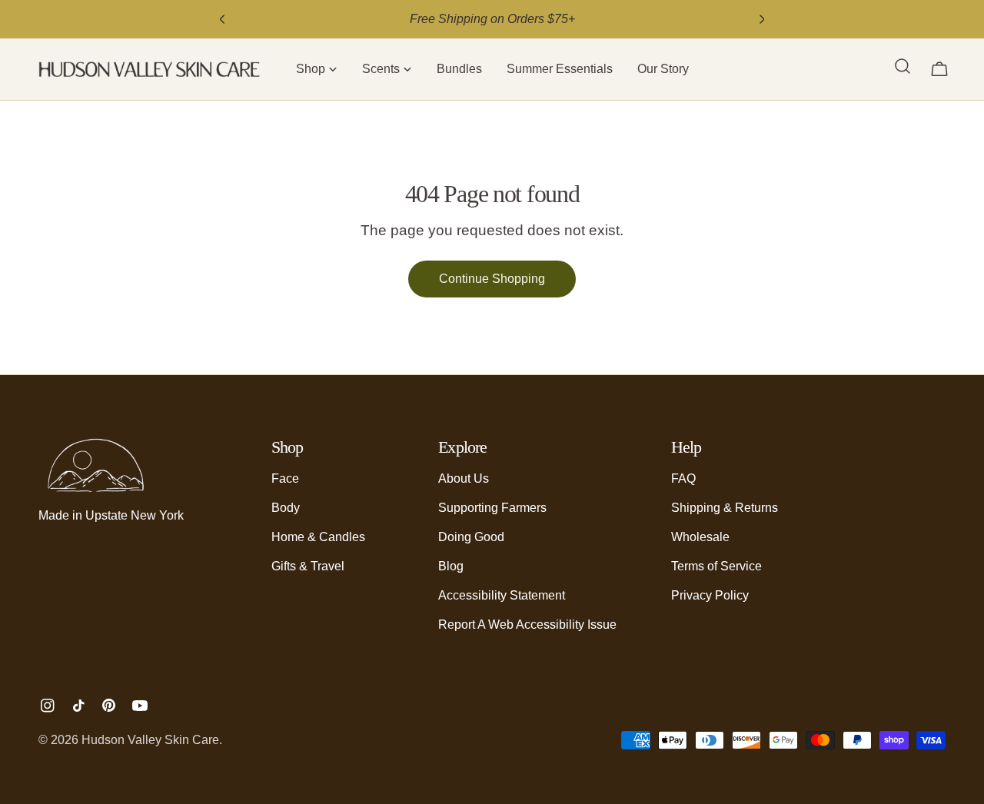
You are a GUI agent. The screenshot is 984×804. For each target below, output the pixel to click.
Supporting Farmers (492, 507)
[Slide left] (222, 19)
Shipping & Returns (724, 507)
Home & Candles (318, 536)
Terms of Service (716, 566)
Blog (451, 566)
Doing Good (471, 536)
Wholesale (700, 536)
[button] (317, 69)
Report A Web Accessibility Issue (527, 624)
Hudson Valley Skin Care (150, 739)
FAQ (683, 478)
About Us (463, 478)
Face (285, 478)
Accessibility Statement (501, 595)
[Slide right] (761, 19)
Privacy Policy (710, 595)
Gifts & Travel (307, 566)
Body (285, 507)
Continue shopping (492, 278)
